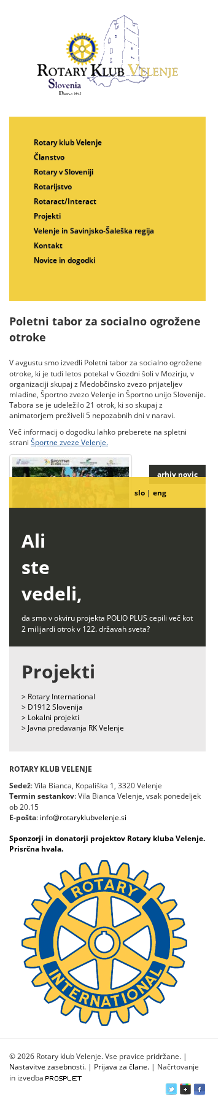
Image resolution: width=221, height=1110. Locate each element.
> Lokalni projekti (50, 717)
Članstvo (49, 157)
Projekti (47, 216)
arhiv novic (177, 474)
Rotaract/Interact (65, 201)
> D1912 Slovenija (52, 707)
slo (139, 492)
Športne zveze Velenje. (69, 442)
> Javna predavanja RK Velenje (72, 728)
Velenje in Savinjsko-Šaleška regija (94, 230)
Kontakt (48, 245)
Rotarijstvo (53, 186)
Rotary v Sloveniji (63, 171)
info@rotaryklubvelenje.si (83, 817)
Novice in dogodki (64, 260)
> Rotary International (58, 696)
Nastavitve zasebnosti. (47, 1066)
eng (159, 492)
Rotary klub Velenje (68, 142)
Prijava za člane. (121, 1066)
